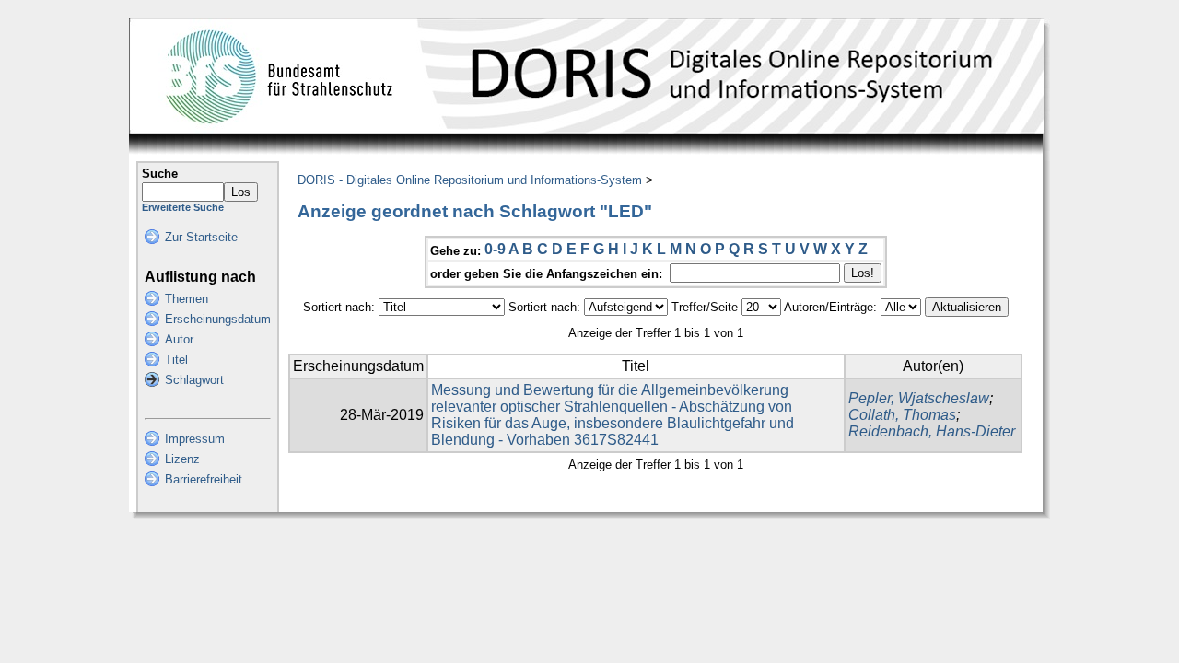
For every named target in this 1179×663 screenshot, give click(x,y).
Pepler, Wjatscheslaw (918, 398)
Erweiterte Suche (183, 207)
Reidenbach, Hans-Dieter (931, 431)
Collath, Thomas (902, 415)
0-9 (495, 249)
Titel (176, 359)
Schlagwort (194, 380)
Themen (186, 299)
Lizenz (182, 459)
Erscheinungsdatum (218, 319)
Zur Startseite (201, 237)
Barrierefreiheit (203, 479)
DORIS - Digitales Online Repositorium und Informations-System (470, 180)
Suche (160, 173)
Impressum (195, 439)
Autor (179, 339)
